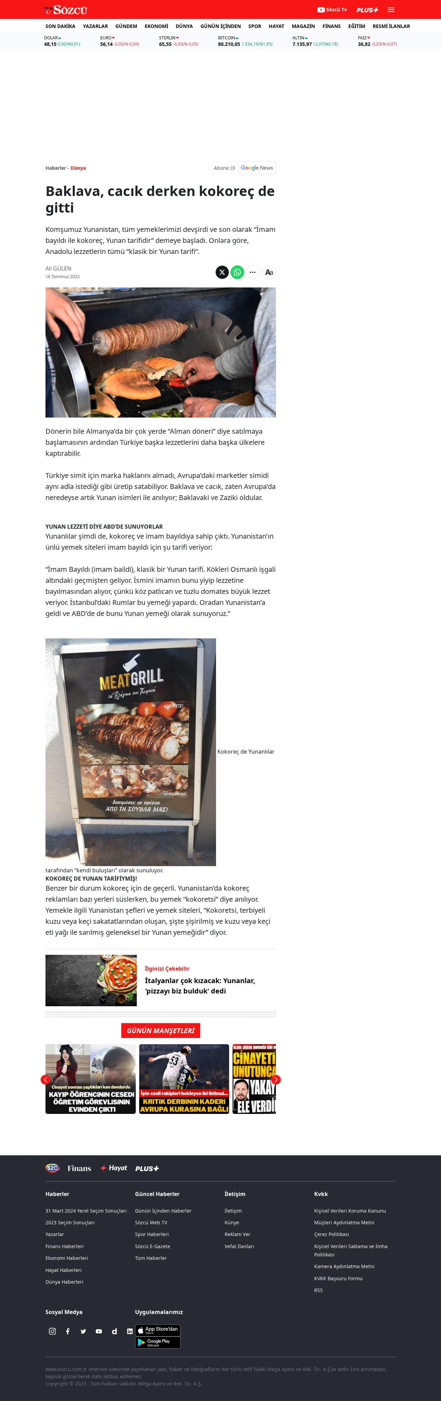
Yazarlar (54, 1234)
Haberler (57, 1194)
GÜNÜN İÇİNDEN (221, 26)
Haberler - (57, 168)
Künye (232, 1222)
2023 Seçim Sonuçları (70, 1222)
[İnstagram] (52, 1331)
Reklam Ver (237, 1234)
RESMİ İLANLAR (391, 26)
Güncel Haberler (157, 1194)
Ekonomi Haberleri (66, 1258)
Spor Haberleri (152, 1234)
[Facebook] (68, 1331)
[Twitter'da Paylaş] (222, 272)
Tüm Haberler (151, 1258)
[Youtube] (99, 1331)
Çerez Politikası (331, 1234)
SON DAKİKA (60, 26)
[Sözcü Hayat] (113, 1168)
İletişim (233, 1210)
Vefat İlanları (239, 1246)
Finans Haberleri (64, 1246)
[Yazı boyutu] (269, 272)
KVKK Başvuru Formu (338, 1278)
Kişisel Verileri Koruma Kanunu (350, 1210)
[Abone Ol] (257, 167)
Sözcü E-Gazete (152, 1246)
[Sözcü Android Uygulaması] (158, 1342)
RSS (318, 1290)
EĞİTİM (356, 26)
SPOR (254, 26)
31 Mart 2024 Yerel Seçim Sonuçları (86, 1210)
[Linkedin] (130, 1331)
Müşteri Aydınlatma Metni (344, 1222)
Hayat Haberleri (63, 1270)
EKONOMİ (156, 26)
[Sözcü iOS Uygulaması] (158, 1330)
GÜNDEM (126, 26)
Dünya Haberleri (64, 1281)
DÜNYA (184, 26)
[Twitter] (83, 1331)
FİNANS (331, 26)
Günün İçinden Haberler (163, 1210)
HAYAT (276, 26)
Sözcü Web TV (151, 1222)
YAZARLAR (95, 26)
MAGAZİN (303, 26)
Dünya (78, 168)
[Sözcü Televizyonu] (52, 1168)
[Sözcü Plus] (147, 1168)
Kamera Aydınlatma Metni (344, 1266)
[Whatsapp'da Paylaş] (237, 272)
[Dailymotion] (114, 1331)
